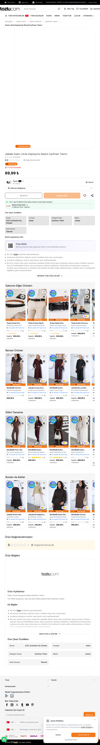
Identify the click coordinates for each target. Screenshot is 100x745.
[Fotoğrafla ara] (59, 9)
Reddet (58, 735)
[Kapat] (95, 719)
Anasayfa (8, 21)
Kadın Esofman (35, 21)
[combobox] (11, 722)
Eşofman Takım (51, 21)
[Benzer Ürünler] (22, 297)
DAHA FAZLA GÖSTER (48, 634)
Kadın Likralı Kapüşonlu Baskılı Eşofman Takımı (23, 25)
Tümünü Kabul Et (83, 735)
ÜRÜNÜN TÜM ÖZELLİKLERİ (48, 276)
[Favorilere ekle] (22, 292)
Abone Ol (89, 715)
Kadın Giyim (21, 21)
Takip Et (90, 182)
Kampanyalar (10, 686)
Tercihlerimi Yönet (71, 739)
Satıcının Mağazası (17, 188)
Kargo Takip (93, 2)
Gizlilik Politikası (86, 727)
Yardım (54, 680)
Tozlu (16, 254)
